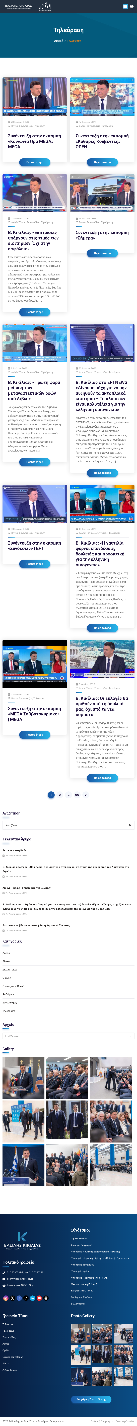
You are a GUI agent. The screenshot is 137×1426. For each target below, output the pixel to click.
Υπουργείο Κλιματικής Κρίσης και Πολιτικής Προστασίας (100, 1258)
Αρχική (58, 41)
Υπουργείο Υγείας (80, 1271)
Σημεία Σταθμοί (79, 1238)
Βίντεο (14, 125)
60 (77, 795)
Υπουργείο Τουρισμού (82, 1264)
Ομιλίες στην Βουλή (13, 986)
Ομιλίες (7, 978)
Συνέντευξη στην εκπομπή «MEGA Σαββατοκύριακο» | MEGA (34, 714)
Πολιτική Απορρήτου (102, 1421)
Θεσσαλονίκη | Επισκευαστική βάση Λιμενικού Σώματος (36, 925)
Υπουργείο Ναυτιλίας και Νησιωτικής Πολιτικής (95, 1251)
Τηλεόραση (39, 125)
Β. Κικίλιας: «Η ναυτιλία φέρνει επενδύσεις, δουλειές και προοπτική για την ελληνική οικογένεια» (100, 554)
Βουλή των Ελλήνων (81, 1297)
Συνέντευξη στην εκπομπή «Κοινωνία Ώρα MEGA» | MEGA (34, 141)
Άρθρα (6, 953)
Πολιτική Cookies (124, 1421)
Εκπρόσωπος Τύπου (82, 1290)
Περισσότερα (34, 162)
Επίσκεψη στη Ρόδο (15, 850)
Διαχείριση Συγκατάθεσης (91, 1399)
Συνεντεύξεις (25, 125)
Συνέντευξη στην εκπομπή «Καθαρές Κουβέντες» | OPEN (102, 141)
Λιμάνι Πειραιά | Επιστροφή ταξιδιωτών (26, 887)
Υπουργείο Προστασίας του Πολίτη (89, 1277)
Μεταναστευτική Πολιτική (84, 1284)
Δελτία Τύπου (18, 222)
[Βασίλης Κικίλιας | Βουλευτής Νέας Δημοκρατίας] (18, 7)
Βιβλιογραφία (78, 1303)
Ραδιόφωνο (9, 994)
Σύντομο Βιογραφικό (81, 1245)
